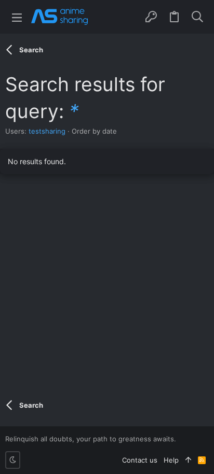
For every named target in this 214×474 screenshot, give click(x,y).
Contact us (139, 460)
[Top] (188, 460)
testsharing (47, 131)
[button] (17, 17)
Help (171, 460)
